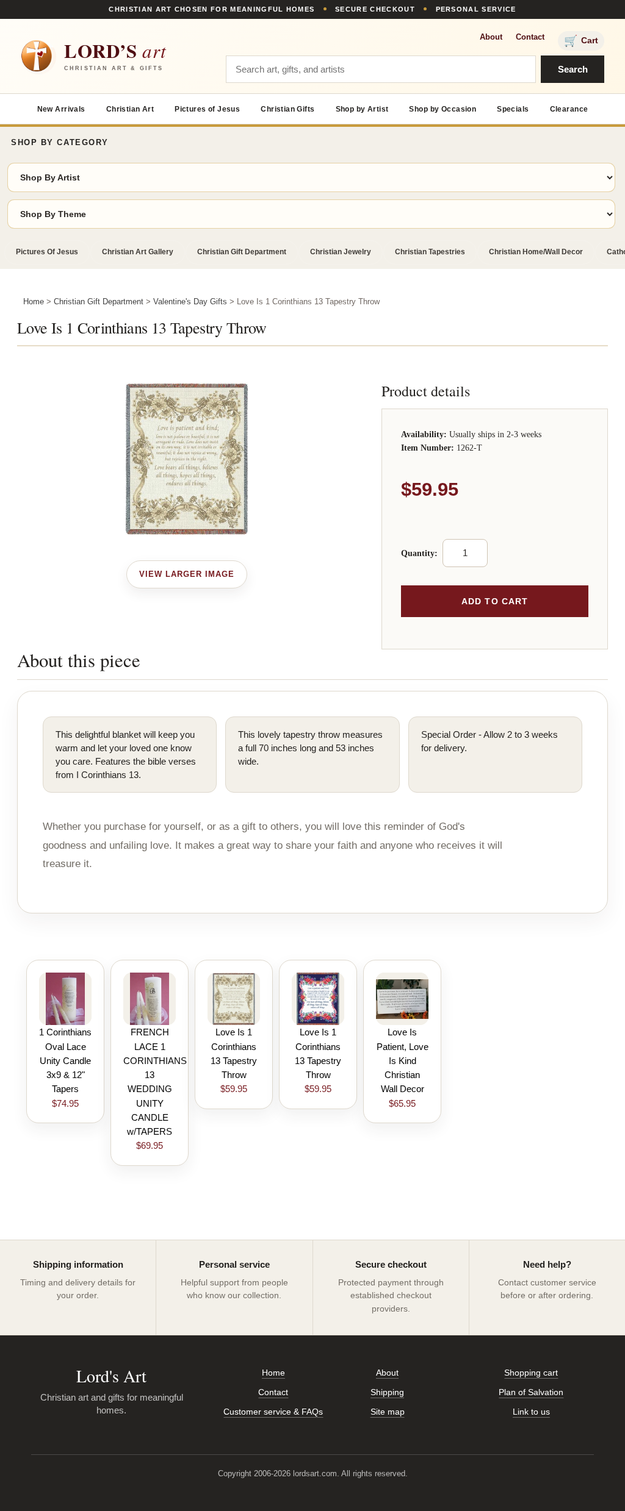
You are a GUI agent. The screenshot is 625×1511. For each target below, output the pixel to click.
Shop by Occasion (442, 109)
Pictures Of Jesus (47, 252)
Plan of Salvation (531, 1392)
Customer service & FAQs (273, 1411)
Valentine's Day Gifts (190, 301)
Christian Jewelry (340, 252)
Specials (513, 109)
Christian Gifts (287, 109)
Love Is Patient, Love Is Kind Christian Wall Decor (402, 1060)
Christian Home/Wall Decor (536, 252)
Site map (387, 1411)
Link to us (531, 1411)
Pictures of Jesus (207, 109)
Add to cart (494, 601)
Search (573, 69)
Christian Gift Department (241, 252)
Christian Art (130, 109)
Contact (530, 36)
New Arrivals (61, 109)
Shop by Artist (362, 109)
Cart (581, 41)
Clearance (569, 109)
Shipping (387, 1392)
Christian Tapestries (430, 252)
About (491, 36)
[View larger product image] (187, 574)
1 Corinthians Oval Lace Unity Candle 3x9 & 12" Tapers (65, 1060)
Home (33, 301)
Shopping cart (531, 1372)
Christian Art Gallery (137, 252)
